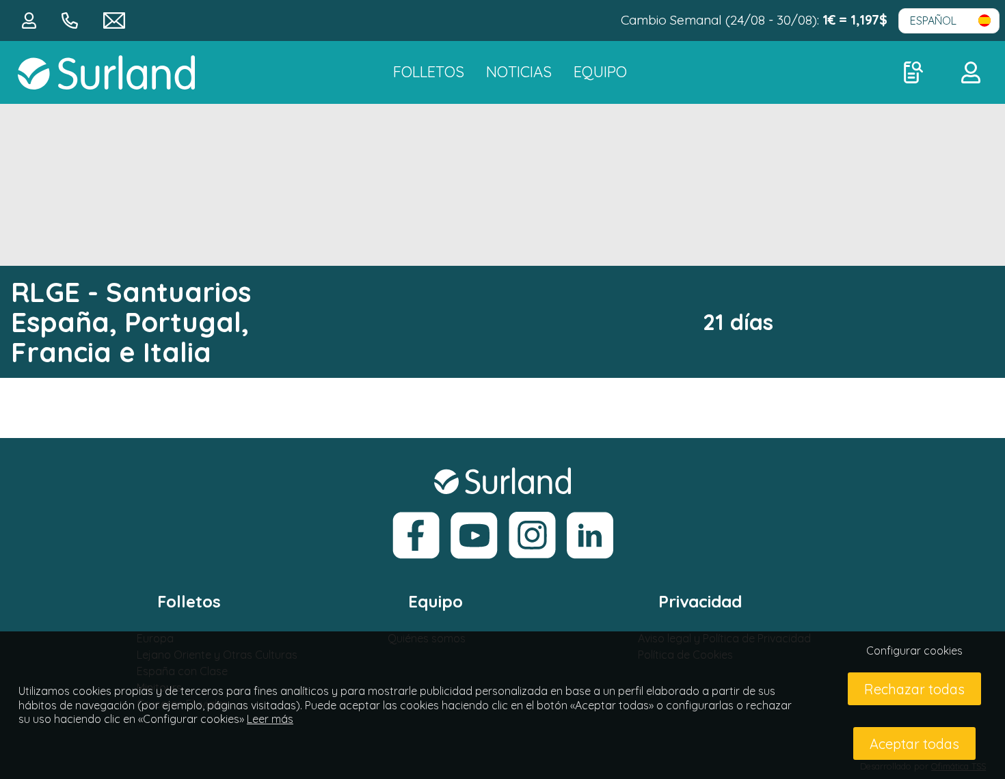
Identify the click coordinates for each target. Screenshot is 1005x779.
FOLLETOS (428, 71)
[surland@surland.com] (114, 19)
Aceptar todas (914, 743)
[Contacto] (31, 19)
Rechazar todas (914, 689)
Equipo (600, 71)
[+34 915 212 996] (71, 19)
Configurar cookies (914, 650)
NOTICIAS (519, 71)
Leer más (270, 719)
